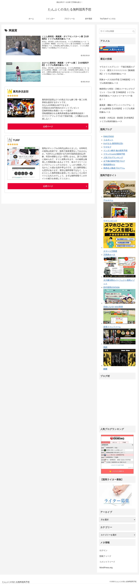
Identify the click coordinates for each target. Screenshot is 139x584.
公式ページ (48, 126)
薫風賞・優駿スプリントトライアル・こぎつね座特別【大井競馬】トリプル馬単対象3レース (117, 108)
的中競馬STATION (111, 287)
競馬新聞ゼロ (109, 165)
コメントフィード (107, 562)
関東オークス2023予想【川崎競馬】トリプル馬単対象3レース (117, 81)
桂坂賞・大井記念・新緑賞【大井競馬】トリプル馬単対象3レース (117, 119)
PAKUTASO (108, 136)
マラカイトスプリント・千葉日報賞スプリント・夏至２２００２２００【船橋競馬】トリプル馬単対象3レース (117, 70)
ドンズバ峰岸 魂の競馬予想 (115, 150)
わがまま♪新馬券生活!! (113, 143)
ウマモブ (107, 147)
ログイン (103, 550)
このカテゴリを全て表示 (117, 465)
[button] (134, 31)
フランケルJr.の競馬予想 (114, 154)
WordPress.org (106, 567)
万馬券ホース (109, 255)
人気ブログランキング (113, 157)
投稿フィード (105, 556)
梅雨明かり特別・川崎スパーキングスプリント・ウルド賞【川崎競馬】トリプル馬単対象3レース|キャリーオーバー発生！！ (117, 94)
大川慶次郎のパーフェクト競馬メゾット (119, 282)
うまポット (108, 140)
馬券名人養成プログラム (114, 168)
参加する (131, 467)
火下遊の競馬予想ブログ (114, 161)
